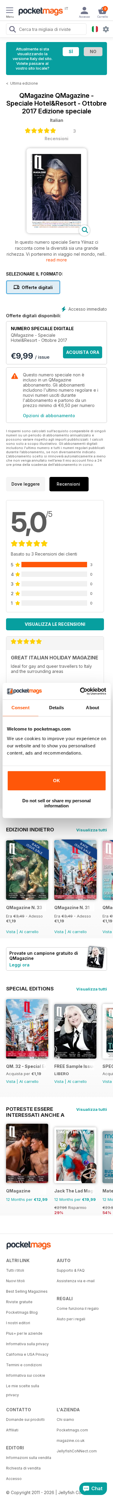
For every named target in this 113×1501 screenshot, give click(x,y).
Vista (10, 931)
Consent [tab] (20, 707)
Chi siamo (65, 1419)
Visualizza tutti (91, 829)
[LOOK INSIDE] (57, 231)
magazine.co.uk (71, 1440)
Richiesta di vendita (23, 1468)
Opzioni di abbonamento (49, 415)
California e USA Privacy (27, 1354)
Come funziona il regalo (78, 1308)
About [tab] (92, 707)
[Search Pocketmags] (12, 30)
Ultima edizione (24, 83)
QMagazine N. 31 (71, 907)
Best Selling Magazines (27, 1291)
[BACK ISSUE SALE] (27, 898)
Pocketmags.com (72, 1430)
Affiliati (12, 1430)
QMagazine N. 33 (24, 907)
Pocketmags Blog (22, 1312)
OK (56, 780)
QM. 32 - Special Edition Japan (26, 1066)
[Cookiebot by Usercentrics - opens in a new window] (80, 691)
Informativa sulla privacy (27, 1344)
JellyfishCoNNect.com (77, 1451)
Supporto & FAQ (71, 1270)
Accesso (14, 1478)
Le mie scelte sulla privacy (22, 1390)
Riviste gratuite (19, 1302)
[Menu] (9, 11)
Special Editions (30, 989)
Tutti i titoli (15, 1270)
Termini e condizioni (24, 1365)
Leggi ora (19, 964)
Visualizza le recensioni (55, 624)
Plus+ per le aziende (24, 1333)
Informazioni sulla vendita (28, 1457)
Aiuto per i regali (71, 1319)
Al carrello (29, 931)
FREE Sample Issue (74, 1066)
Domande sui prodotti (25, 1419)
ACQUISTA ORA (82, 352)
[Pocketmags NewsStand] (39, 12)
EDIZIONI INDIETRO (30, 830)
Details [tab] (56, 707)
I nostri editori (18, 1323)
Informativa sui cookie (25, 1375)
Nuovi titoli (15, 1281)
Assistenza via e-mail (76, 1281)
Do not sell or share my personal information (56, 803)
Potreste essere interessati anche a (35, 1109)
